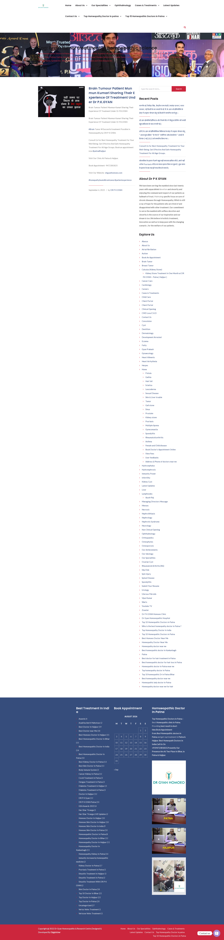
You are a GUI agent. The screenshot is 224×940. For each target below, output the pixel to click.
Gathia (148, 377)
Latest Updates (171, 5)
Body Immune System (88, 770)
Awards (82, 719)
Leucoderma (150, 389)
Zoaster (145, 610)
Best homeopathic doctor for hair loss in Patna (162, 662)
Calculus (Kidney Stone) (152, 269)
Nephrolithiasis (148, 513)
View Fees (149, 453)
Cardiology (147, 285)
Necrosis (145, 509)
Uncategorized (85, 905)
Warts (144, 602)
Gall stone (149, 405)
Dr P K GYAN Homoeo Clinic (154, 614)
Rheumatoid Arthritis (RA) (153, 566)
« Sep (116, 769)
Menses (145, 505)
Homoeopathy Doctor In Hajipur (93, 842)
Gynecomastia (151, 429)
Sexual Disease (152, 393)
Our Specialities (99, 5)
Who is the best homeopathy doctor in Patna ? (161, 626)
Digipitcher (56, 932)
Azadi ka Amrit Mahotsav (89, 723)
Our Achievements (150, 550)
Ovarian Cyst (147, 562)
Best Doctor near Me (88, 731)
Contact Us (71, 16)
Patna (144, 654)
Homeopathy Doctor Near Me (155, 642)
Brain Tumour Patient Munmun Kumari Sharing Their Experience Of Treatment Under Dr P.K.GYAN (112, 95)
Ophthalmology (123, 5)
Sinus (147, 409)
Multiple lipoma (152, 425)
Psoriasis (149, 421)
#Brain (91, 129)
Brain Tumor (147, 261)
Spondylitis (150, 433)
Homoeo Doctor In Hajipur (90, 818)
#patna (96, 151)
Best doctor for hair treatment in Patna (159, 658)
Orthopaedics (148, 538)
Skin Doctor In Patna (88, 889)
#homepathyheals (96, 180)
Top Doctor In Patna (87, 901)
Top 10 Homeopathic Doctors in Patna (145, 16)
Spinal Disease (148, 578)
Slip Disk (145, 570)
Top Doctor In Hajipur (88, 897)
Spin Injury (146, 574)
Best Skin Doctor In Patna (90, 766)
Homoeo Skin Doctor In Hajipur (92, 822)
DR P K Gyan (84, 798)
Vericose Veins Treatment (90, 913)
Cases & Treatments (146, 5)
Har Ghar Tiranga (86, 810)
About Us (80, 5)
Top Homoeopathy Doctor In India (156, 630)
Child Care (146, 297)
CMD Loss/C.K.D (149, 313)
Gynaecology (147, 353)
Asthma (148, 441)
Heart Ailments (148, 357)
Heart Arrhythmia (149, 361)
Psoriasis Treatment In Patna (91, 869)
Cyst (144, 325)
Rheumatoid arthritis (154, 437)
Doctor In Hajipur (86, 794)
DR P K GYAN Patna (87, 802)
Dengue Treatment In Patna (91, 782)
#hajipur (102, 151)
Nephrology (147, 517)
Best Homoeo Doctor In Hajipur (92, 735)
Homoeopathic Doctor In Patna (92, 834)
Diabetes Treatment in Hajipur (92, 786)
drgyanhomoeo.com (113, 173)
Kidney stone (151, 417)
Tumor (148, 401)
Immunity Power (149, 473)
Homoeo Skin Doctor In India (91, 826)
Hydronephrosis (149, 469)
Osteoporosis (148, 546)
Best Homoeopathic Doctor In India (94, 746)
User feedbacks (152, 457)
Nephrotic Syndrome (150, 521)
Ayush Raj (149, 497)
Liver (144, 490)
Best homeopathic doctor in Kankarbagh (159, 650)
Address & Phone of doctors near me (161, 461)
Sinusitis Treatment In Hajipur (91, 873)
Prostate (149, 413)
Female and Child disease (156, 445)
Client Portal (147, 301)
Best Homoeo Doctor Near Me (155, 638)
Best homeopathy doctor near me (156, 678)
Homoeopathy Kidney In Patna (92, 854)
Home (68, 5)
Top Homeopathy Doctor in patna (101, 16)
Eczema (145, 341)
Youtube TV (147, 606)
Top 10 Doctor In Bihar (89, 893)
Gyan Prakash (148, 349)
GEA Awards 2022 (86, 806)
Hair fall (148, 381)
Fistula (148, 373)
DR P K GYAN (116, 190)
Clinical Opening (149, 309)
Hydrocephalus (148, 465)
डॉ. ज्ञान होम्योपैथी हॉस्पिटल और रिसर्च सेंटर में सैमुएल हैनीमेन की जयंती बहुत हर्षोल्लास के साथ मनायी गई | (162, 122)
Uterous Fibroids (149, 594)
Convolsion (147, 321)
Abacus (145, 241)
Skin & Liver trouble (153, 397)
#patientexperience (123, 180)
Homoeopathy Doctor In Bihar (92, 838)
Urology (145, 590)
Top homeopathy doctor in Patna (156, 670)
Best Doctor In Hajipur (88, 727)
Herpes (145, 365)
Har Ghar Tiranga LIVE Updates (92, 814)
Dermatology (147, 333)
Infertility (146, 477)
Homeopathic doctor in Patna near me (158, 666)
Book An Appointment (151, 257)
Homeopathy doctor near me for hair (157, 686)
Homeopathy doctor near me (154, 646)
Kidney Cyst (147, 482)
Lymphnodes (147, 494)
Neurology (146, 525)
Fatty (144, 345)
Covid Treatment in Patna (90, 778)
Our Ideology (147, 554)
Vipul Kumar (147, 598)
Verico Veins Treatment (89, 909)
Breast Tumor (148, 265)
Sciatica (148, 385)
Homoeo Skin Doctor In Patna (91, 830)
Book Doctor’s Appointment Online (160, 449)
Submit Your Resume (150, 586)
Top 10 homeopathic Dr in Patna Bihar (158, 674)
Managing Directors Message (155, 501)
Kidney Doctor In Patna (89, 865)
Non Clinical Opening (151, 529)
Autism (145, 253)
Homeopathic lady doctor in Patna (156, 682)
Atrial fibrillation (149, 249)
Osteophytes (147, 542)
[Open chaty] (216, 933)
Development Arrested (152, 337)
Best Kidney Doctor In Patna (91, 762)
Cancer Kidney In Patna (89, 774)
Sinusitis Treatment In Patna (91, 877)
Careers (145, 289)
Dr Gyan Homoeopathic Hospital (156, 618)
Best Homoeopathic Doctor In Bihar (94, 739)
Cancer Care (147, 281)
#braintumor (109, 180)
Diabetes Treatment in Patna (91, 790)
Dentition (146, 329)
